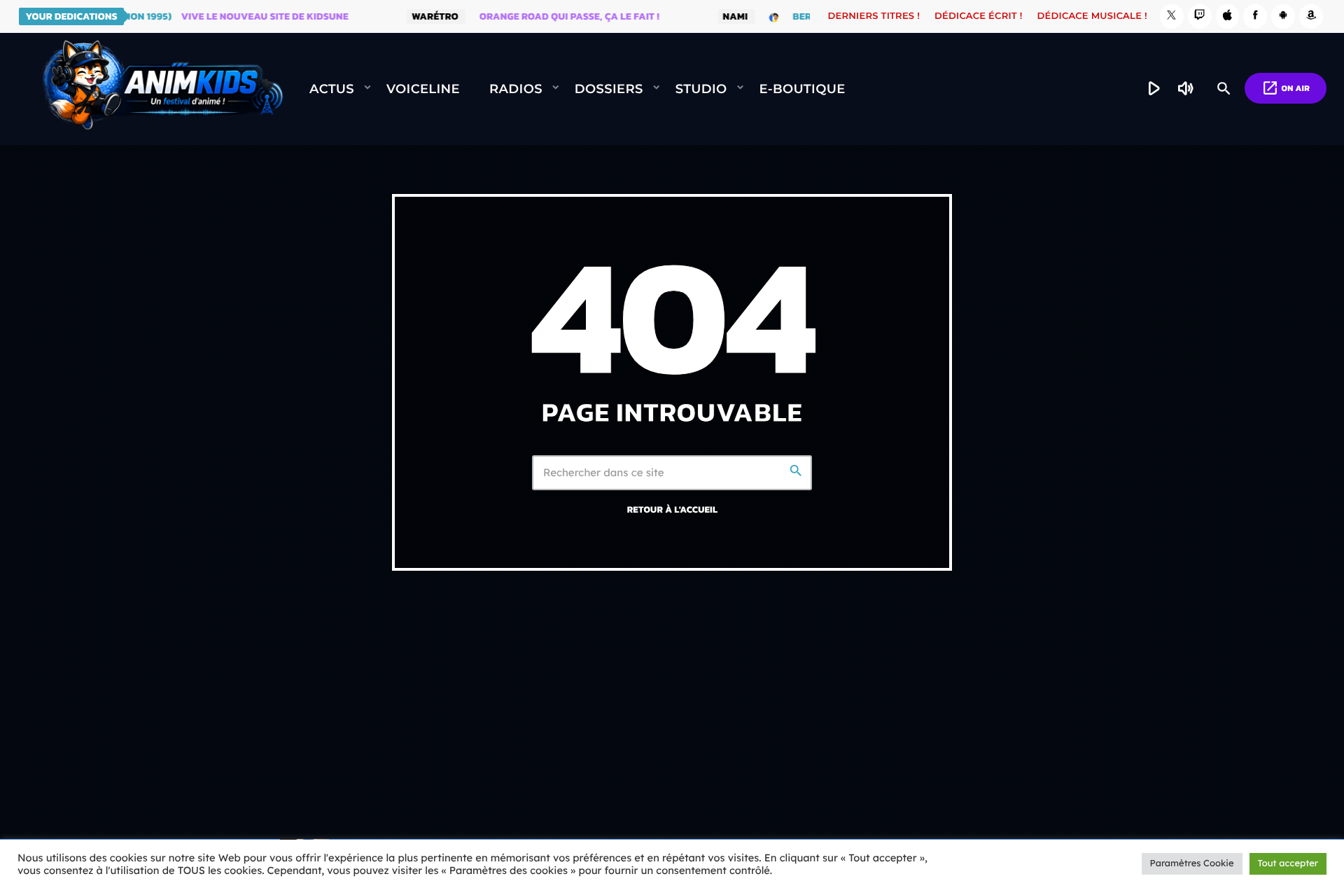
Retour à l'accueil (672, 510)
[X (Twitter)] (1172, 16)
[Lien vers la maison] (162, 89)
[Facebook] (1255, 16)
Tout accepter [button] (1288, 863)
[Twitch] (1200, 16)
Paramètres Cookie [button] (1192, 863)
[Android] (1283, 16)
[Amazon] (1311, 16)
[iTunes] (1228, 16)
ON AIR (1285, 88)
